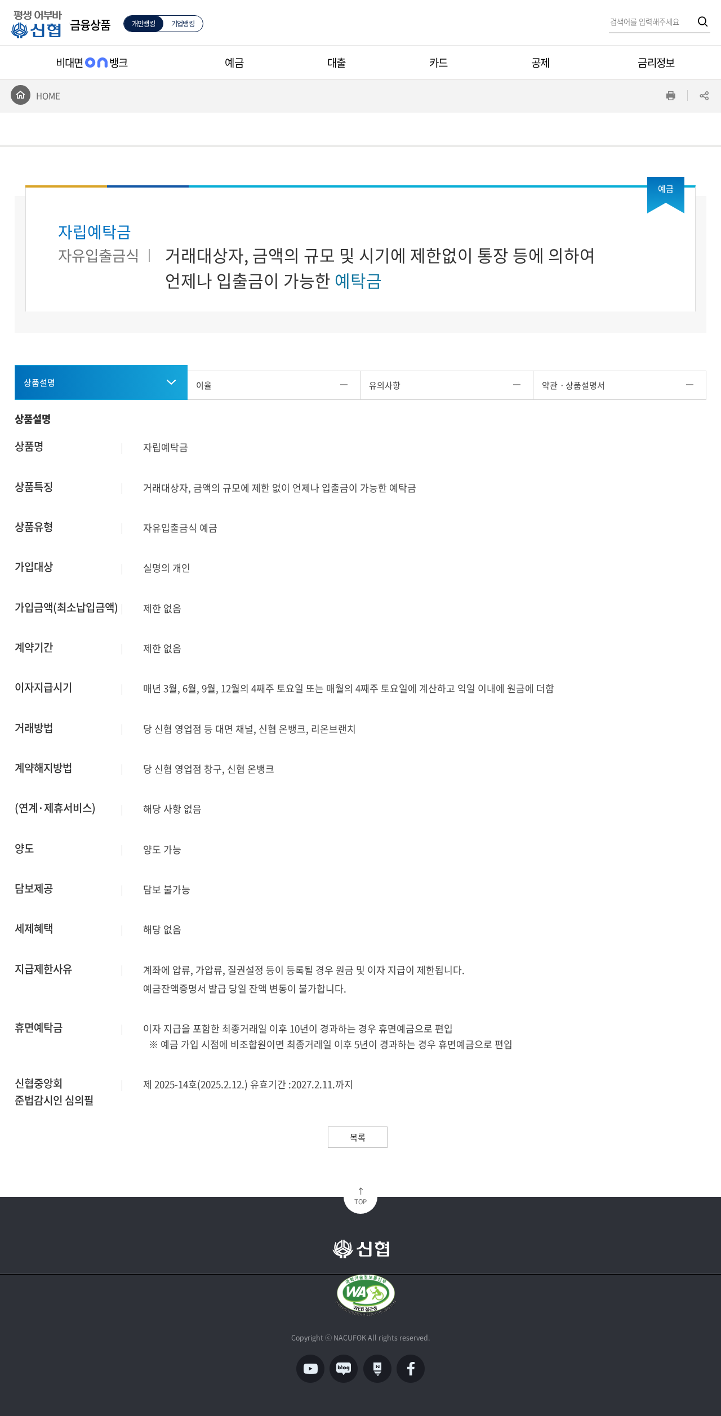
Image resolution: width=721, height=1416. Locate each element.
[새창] (366, 1295)
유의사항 (384, 385)
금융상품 (90, 24)
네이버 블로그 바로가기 (344, 1369)
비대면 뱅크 (92, 62)
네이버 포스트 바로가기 (377, 1369)
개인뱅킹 (143, 24)
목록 (358, 1136)
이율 (204, 385)
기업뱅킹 (182, 24)
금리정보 (656, 62)
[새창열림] (701, 22)
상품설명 (39, 382)
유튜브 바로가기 (310, 1369)
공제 (540, 62)
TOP (360, 1201)
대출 (336, 62)
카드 (438, 62)
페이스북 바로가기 (410, 1369)
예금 (234, 62)
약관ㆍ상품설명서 (573, 385)
